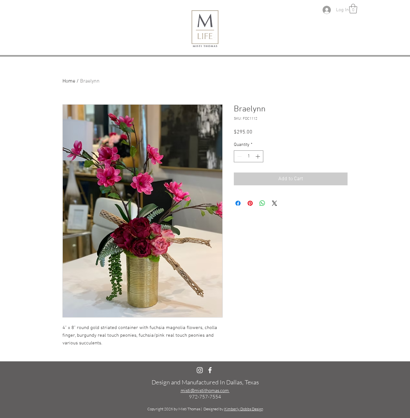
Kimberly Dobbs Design (243, 408)
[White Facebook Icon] (210, 370)
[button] (353, 8)
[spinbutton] (248, 156)
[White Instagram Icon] (200, 370)
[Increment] (258, 156)
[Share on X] (274, 203)
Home (68, 81)
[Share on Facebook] (238, 203)
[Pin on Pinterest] (250, 203)
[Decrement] (239, 156)
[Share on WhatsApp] (262, 203)
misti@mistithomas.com (205, 390)
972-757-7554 (205, 397)
